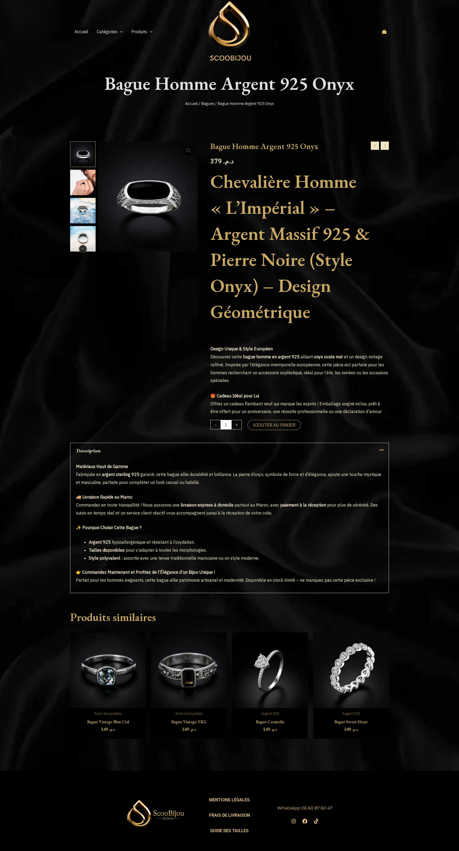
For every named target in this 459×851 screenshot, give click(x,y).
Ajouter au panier (274, 425)
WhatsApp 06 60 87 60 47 (304, 808)
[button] (120, 31)
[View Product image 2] (83, 182)
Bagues (207, 103)
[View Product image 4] (83, 239)
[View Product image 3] (83, 211)
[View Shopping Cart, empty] (384, 31)
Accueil (191, 103)
